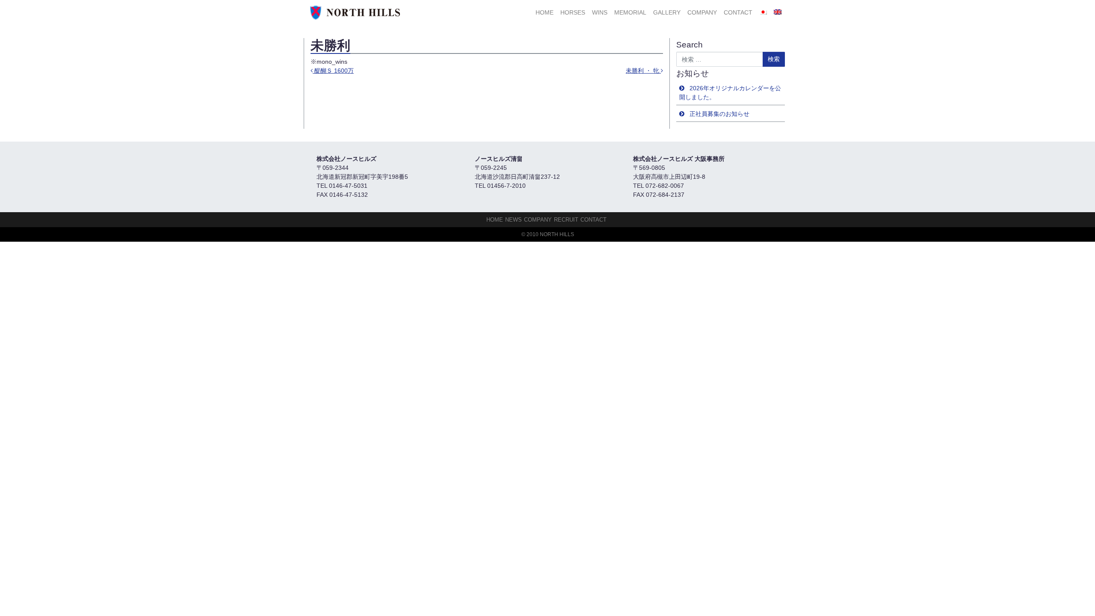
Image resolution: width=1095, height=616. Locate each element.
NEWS (513, 219)
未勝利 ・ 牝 (643, 70)
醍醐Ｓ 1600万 (333, 70)
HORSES (572, 12)
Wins (599, 12)
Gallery (667, 12)
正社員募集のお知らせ (719, 113)
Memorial (630, 12)
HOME (544, 12)
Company (702, 12)
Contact (738, 12)
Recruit (566, 219)
